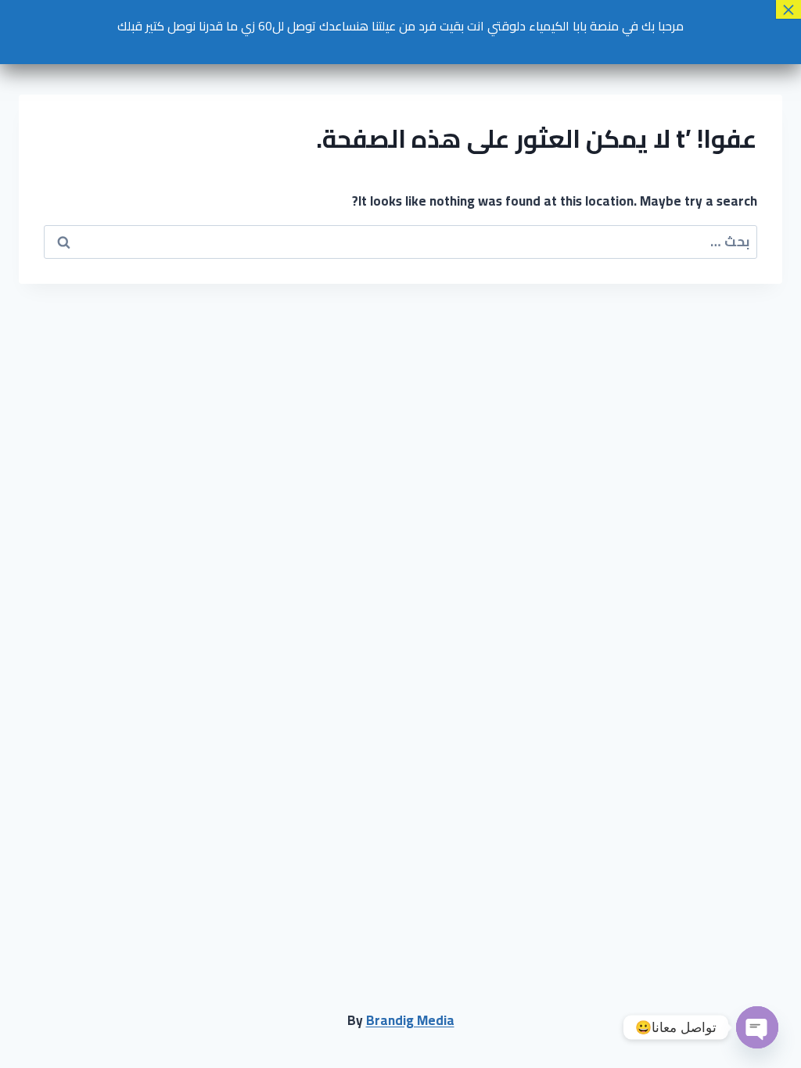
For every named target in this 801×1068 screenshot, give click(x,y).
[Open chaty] (757, 1027)
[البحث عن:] (400, 241)
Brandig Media (410, 1020)
